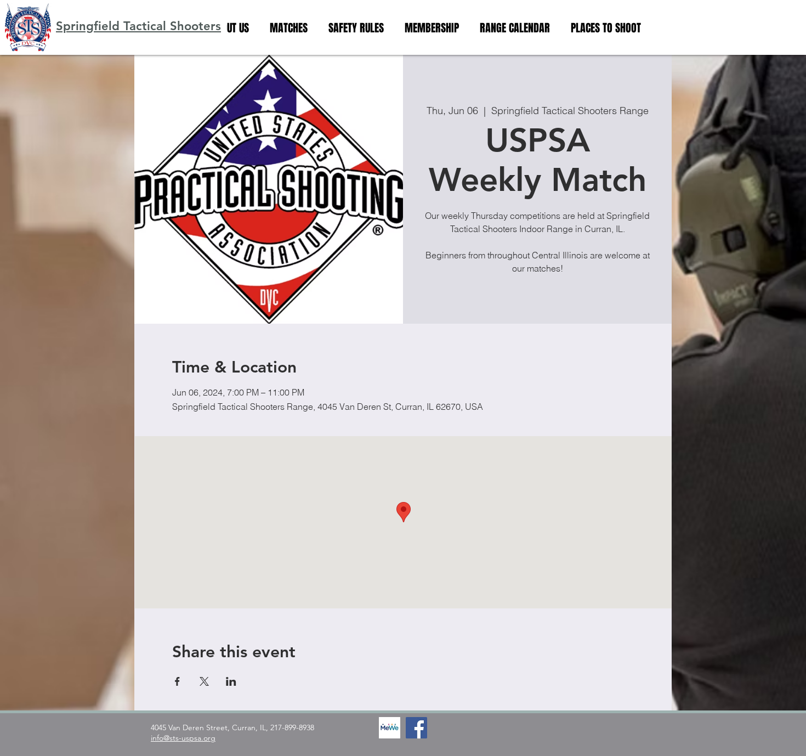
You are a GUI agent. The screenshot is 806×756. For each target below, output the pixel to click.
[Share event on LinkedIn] (231, 681)
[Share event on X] (204, 681)
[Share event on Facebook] (177, 681)
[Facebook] (416, 727)
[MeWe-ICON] (389, 727)
